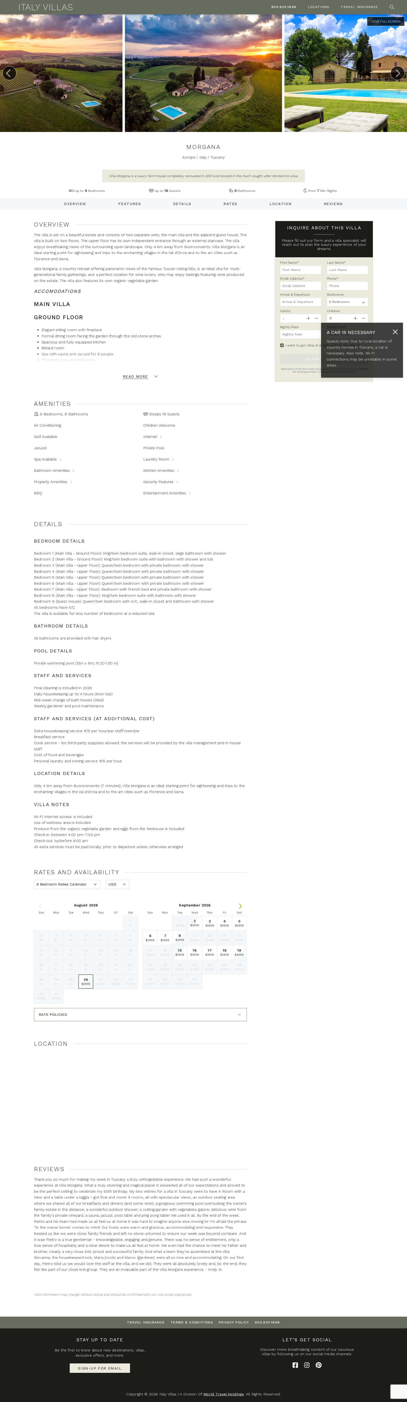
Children (333, 311)
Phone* (332, 278)
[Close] (395, 331)
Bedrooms (335, 294)
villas (140, 1350)
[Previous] (9, 73)
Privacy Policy (234, 1322)
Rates (230, 204)
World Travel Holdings (223, 1394)
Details (182, 204)
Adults (285, 311)
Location (280, 204)
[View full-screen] (386, 21)
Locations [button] (319, 7)
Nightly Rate (289, 327)
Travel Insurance (359, 7)
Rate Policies (53, 1014)
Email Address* (292, 278)
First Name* (289, 262)
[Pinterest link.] (318, 1364)
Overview (75, 204)
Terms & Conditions (192, 1322)
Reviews (333, 204)
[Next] (398, 73)
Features (129, 204)
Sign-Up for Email (100, 1368)
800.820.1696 (284, 7)
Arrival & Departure (295, 294)
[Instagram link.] (307, 1364)
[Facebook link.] (295, 1364)
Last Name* (336, 262)
